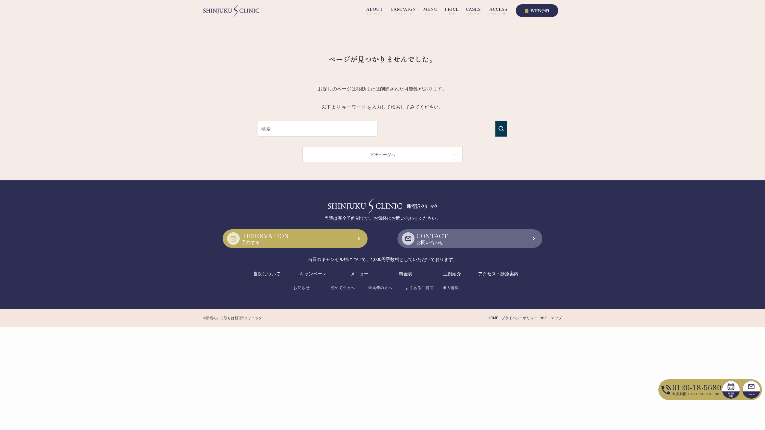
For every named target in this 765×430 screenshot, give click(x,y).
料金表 (405, 273)
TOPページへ (382, 154)
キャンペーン (313, 273)
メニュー (359, 273)
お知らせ (301, 287)
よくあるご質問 (419, 287)
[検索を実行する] (501, 129)
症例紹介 (452, 273)
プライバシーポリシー (519, 317)
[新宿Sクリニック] (231, 11)
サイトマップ (551, 317)
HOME (493, 317)
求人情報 (451, 287)
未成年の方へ (380, 287)
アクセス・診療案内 (498, 273)
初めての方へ (343, 287)
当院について (266, 273)
